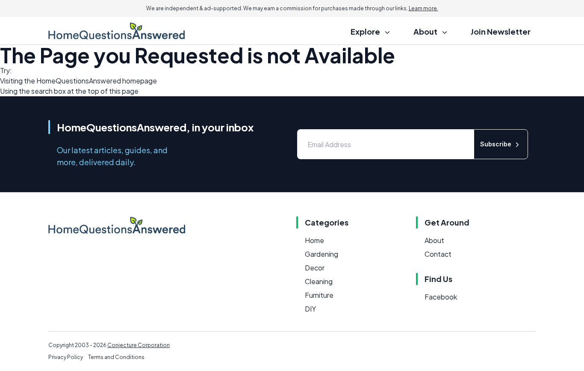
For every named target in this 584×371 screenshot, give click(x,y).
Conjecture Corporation (138, 345)
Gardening (321, 253)
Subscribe (495, 144)
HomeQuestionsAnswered (78, 80)
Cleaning (319, 281)
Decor (314, 267)
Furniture (319, 295)
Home (314, 240)
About (434, 240)
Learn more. (423, 8)
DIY (310, 308)
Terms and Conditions (116, 357)
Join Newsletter (501, 31)
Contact (438, 253)
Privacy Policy (65, 357)
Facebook (441, 296)
